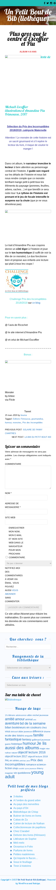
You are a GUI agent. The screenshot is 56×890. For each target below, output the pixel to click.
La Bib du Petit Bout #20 (38, 437)
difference (38, 731)
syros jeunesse (30, 768)
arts (34, 720)
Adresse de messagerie (13, 505)
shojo (15, 768)
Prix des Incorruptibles (32, 422)
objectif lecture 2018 (38, 756)
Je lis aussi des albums (26, 745)
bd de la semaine (33, 723)
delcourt (14, 732)
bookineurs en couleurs (26, 727)
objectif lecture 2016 (32, 752)
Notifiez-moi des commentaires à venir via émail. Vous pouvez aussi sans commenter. (13, 585)
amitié (9, 719)
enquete (29, 735)
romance (31, 764)
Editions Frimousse (21, 419)
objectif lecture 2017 (16, 756)
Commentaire (13, 464)
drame (47, 731)
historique (16, 744)
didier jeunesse (25, 731)
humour (8, 422)
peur (28, 761)
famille (38, 735)
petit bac (23, 761)
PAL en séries (12, 760)
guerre (8, 744)
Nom (8, 493)
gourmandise (37, 419)
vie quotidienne (22, 773)
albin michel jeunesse (37, 715)
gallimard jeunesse (41, 739)
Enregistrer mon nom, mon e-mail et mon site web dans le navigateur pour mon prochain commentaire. (16, 543)
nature (14, 753)
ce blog (36, 302)
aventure (12, 723)
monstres (17, 422)
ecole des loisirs (14, 735)
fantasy (26, 739)
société (21, 768)
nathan (8, 753)
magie (42, 748)
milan (48, 749)
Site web (10, 517)
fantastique (13, 739)
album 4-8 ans (28, 51)
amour (20, 719)
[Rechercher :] (28, 646)
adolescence (21, 715)
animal (29, 719)
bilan (8, 727)
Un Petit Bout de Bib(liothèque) (28, 15)
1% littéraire (10, 715)
